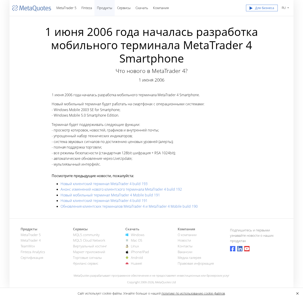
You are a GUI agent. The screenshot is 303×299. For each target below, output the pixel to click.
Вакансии (185, 252)
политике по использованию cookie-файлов (193, 293)
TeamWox (28, 246)
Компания (161, 8)
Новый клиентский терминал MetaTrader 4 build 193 (104, 183)
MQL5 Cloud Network (89, 240)
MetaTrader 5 (66, 8)
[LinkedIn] (239, 248)
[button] (262, 9)
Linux (135, 246)
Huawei (136, 263)
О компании (187, 235)
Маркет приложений (89, 252)
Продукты (104, 8)
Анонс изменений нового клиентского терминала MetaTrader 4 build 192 (121, 189)
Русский (283, 8)
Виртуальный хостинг (90, 246)
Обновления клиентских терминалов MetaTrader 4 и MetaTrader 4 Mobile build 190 (129, 206)
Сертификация (32, 257)
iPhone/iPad (140, 252)
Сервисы (124, 8)
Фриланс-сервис (85, 263)
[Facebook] (232, 248)
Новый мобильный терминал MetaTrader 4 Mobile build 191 (110, 195)
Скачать (142, 8)
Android (137, 257)
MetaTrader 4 (31, 240)
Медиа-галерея (189, 257)
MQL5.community (86, 235)
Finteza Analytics (33, 252)
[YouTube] (247, 248)
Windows (137, 235)
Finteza (86, 8)
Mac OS (136, 240)
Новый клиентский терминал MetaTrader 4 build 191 (104, 200)
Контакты (185, 246)
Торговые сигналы (87, 257)
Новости (184, 240)
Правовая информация (196, 263)
